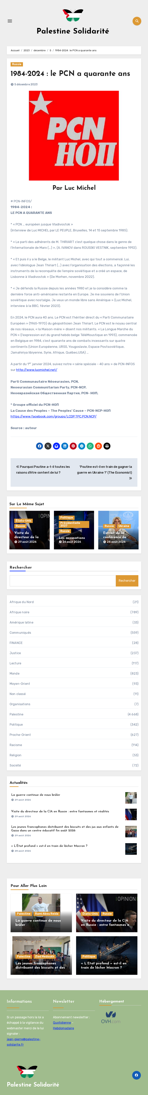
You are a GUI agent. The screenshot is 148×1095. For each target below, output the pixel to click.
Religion (16, 755)
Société (15, 765)
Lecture (15, 663)
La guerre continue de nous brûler (35, 795)
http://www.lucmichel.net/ (36, 370)
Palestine (17, 714)
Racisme (16, 745)
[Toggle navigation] (10, 21)
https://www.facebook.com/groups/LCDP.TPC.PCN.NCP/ (54, 416)
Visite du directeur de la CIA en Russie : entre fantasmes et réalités (60, 811)
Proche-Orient (20, 735)
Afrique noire (19, 612)
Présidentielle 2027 (70, 524)
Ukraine (124, 526)
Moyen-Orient (20, 684)
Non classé (18, 694)
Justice (15, 653)
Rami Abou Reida (46, 913)
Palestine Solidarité (72, 31)
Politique (66, 517)
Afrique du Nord (22, 602)
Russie (16, 64)
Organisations (20, 704)
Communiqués (20, 632)
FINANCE (16, 643)
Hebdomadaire (63, 1028)
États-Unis (23, 520)
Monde (14, 673)
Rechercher (21, 568)
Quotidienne (62, 1022)
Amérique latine (21, 622)
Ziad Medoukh (44, 956)
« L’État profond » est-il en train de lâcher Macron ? (49, 846)
